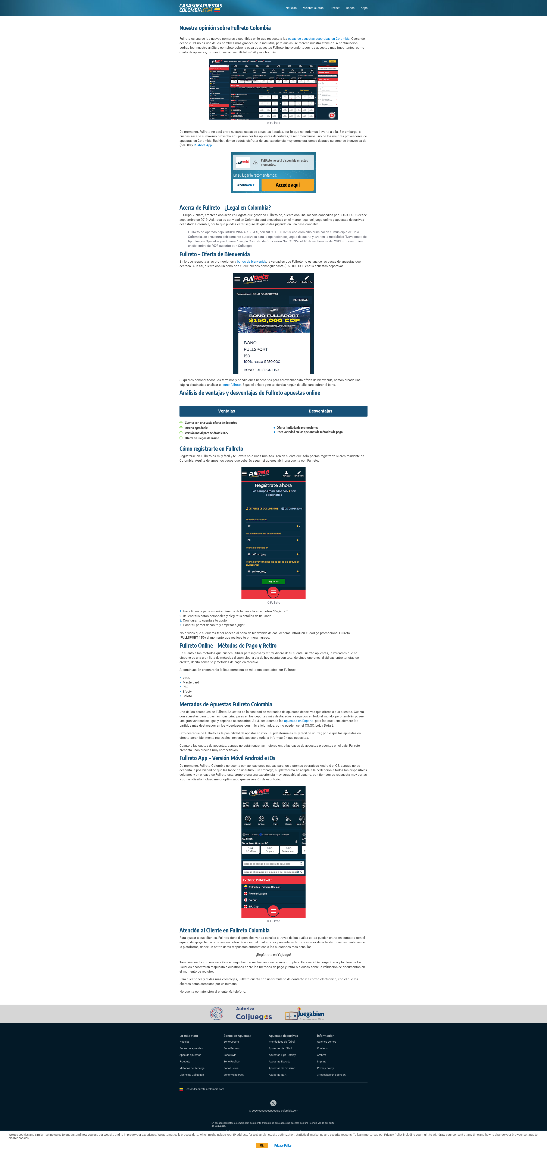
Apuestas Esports (279, 1061)
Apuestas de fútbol (280, 1048)
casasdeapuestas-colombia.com (205, 1089)
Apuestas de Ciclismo (282, 1068)
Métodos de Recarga (191, 1068)
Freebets (184, 1061)
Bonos (350, 8)
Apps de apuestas (190, 1054)
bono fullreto (231, 385)
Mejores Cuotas (313, 8)
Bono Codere (231, 1041)
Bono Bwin (230, 1054)
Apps (364, 8)
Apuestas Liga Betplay (282, 1054)
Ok (261, 1145)
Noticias (291, 8)
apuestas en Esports (298, 721)
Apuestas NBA (277, 1074)
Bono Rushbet (232, 1061)
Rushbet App (203, 145)
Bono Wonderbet (234, 1074)
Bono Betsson (232, 1048)
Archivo (321, 1054)
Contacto (322, 1048)
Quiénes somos (326, 1041)
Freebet (335, 8)
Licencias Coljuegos (191, 1074)
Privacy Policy (325, 1068)
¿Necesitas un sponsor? (331, 1074)
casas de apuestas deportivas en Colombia (319, 39)
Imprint (321, 1061)
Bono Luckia (231, 1068)
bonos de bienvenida (251, 261)
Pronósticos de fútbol (282, 1041)
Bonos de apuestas (191, 1048)
